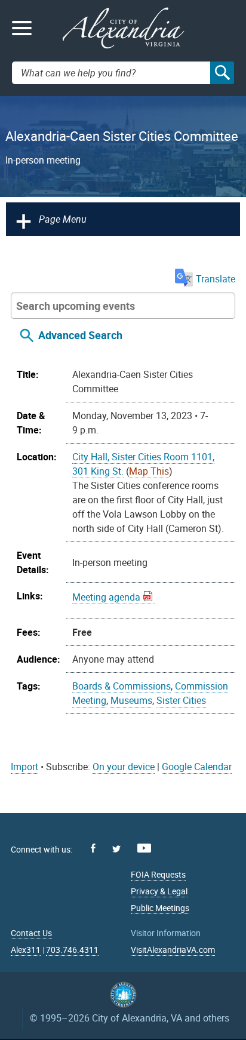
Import (24, 766)
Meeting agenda (106, 597)
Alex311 (26, 949)
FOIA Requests (158, 874)
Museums (131, 700)
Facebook (93, 848)
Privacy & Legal (159, 891)
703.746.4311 (72, 949)
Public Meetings (160, 907)
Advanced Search (80, 335)
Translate (215, 278)
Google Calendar (197, 766)
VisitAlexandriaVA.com (173, 949)
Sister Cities (181, 700)
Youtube (144, 848)
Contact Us (31, 933)
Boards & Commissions (121, 686)
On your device (124, 766)
